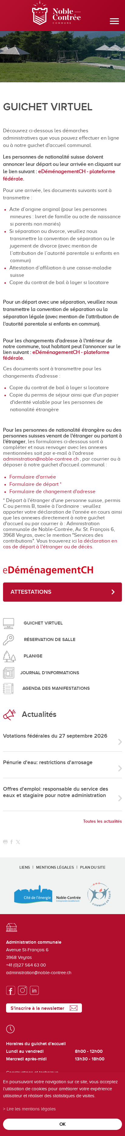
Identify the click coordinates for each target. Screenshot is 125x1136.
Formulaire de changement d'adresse (52, 491)
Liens (24, 867)
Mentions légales (55, 867)
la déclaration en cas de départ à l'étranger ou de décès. (60, 544)
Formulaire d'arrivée (32, 477)
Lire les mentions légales (31, 1108)
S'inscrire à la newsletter (37, 1008)
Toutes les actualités (102, 821)
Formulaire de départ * (35, 484)
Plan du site (93, 867)
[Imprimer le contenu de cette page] (5, 842)
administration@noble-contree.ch (41, 459)
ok (62, 1124)
